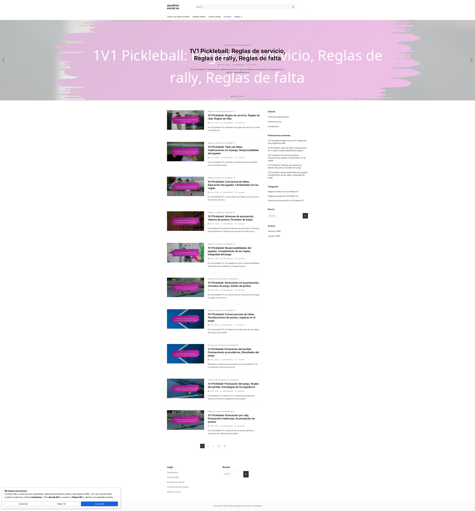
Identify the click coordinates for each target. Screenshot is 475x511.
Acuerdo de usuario (175, 482)
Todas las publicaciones (178, 17)
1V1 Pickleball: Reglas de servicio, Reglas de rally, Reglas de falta (237, 54)
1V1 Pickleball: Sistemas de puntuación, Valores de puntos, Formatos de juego (285, 166)
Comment (253, 65)
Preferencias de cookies (178, 487)
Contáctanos (214, 17)
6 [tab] (243, 96)
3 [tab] (236, 96)
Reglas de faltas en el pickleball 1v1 (221, 143)
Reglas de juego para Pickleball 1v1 (237, 45)
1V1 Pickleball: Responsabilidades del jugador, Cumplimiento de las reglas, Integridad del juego (229, 251)
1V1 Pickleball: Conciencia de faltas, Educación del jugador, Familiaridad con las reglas (233, 185)
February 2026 (274, 231)
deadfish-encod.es (173, 7)
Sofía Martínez (239, 65)
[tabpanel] (237, 60)
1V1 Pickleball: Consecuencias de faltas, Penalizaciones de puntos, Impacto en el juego (231, 317)
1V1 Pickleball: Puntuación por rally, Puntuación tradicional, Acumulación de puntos (231, 418)
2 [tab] (234, 96)
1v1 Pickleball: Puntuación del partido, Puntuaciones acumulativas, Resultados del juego (233, 352)
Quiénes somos (199, 17)
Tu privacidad (173, 477)
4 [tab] (238, 96)
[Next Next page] (224, 446)
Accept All (99, 504)
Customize (23, 504)
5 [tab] (240, 96)
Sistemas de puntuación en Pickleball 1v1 (223, 279)
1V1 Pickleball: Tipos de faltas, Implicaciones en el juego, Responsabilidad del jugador (233, 150)
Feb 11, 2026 (225, 65)
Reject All (61, 504)
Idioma (237, 17)
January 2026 (274, 236)
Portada (227, 17)
